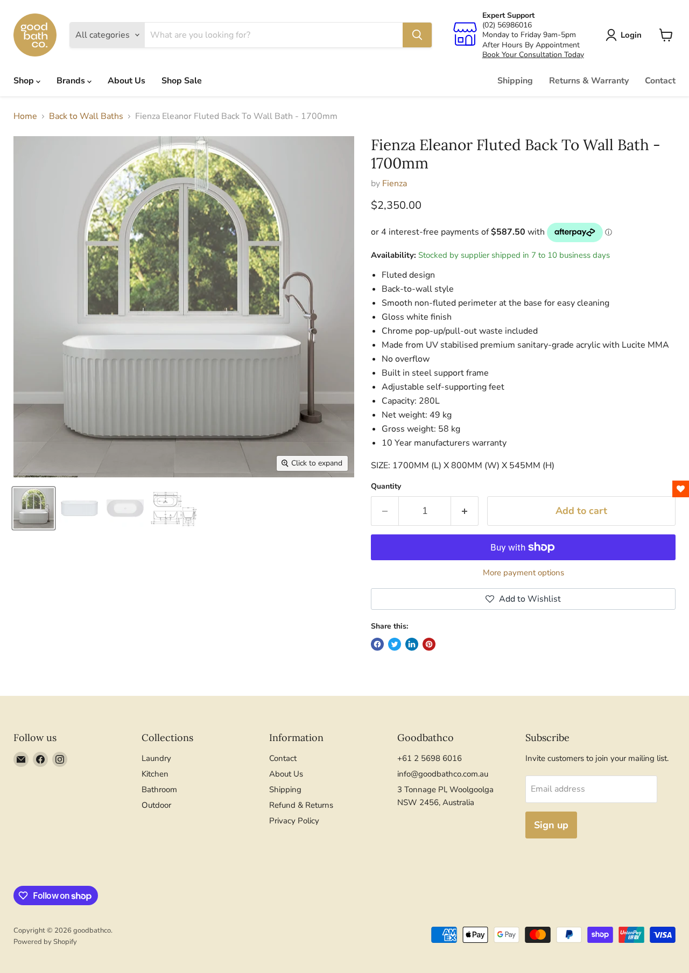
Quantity (386, 486)
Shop (24, 81)
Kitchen (155, 773)
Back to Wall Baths (86, 116)
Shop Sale (181, 81)
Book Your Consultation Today (533, 55)
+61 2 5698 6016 (429, 758)
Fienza (394, 183)
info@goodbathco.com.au (442, 773)
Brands (72, 81)
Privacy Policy (294, 820)
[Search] (417, 35)
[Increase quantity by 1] (465, 511)
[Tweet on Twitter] (394, 644)
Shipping (515, 81)
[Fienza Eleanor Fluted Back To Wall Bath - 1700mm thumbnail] (33, 508)
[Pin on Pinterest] (429, 644)
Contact (660, 81)
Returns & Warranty (589, 81)
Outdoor (156, 805)
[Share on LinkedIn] (411, 644)
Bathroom (159, 789)
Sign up (551, 825)
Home (25, 116)
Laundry (156, 758)
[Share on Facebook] (377, 644)
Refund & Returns (301, 805)
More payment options (523, 572)
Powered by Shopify (45, 942)
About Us (126, 81)
